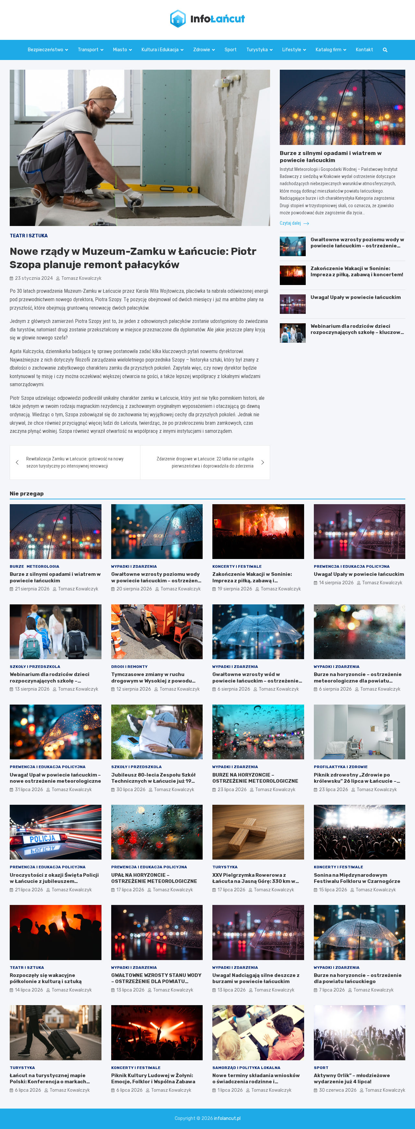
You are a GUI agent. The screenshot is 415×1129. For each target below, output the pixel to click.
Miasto (120, 50)
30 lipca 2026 (131, 789)
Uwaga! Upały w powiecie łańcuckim (356, 297)
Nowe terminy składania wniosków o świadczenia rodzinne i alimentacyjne (256, 1082)
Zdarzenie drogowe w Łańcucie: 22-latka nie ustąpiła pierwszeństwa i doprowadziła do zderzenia (205, 462)
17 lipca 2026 (130, 890)
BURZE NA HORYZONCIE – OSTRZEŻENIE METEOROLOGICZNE (255, 778)
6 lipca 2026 (28, 1090)
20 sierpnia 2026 (134, 589)
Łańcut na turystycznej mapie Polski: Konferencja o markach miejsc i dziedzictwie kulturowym (52, 1082)
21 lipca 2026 (29, 890)
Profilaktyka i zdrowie (341, 767)
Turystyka (257, 50)
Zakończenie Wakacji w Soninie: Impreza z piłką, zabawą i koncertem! (357, 272)
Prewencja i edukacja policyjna (352, 566)
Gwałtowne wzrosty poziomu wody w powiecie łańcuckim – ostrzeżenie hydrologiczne (357, 246)
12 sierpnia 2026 (133, 689)
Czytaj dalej (291, 223)
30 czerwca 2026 (338, 1090)
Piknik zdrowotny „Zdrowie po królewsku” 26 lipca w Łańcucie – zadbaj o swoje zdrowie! (355, 781)
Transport (88, 50)
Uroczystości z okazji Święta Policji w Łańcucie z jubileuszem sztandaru (54, 881)
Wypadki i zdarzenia (134, 566)
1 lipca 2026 (230, 1090)
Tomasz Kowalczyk (81, 278)
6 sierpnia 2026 (234, 689)
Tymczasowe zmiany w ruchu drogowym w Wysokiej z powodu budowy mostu (151, 680)
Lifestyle (291, 50)
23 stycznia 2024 (34, 278)
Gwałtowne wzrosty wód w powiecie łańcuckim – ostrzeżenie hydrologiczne (255, 680)
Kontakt (364, 50)
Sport (231, 50)
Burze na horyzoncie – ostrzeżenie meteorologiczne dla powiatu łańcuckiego (358, 680)
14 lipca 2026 (29, 990)
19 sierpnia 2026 (235, 589)
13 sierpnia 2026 (32, 689)
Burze (17, 566)
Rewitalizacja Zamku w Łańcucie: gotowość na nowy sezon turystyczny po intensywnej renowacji (75, 462)
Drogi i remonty (129, 666)
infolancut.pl (227, 1118)
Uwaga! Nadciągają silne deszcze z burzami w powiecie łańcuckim (256, 978)
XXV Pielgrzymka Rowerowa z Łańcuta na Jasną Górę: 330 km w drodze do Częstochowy (253, 881)
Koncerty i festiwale (237, 566)
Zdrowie (201, 50)
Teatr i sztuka (29, 236)
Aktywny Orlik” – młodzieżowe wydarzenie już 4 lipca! (352, 1079)
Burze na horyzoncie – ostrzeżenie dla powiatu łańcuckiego (358, 978)
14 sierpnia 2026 (336, 583)
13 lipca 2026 (130, 990)
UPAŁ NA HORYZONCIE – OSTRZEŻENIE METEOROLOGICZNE (154, 878)
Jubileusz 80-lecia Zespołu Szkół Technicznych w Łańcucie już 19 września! (153, 781)
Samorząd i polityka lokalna (246, 1067)
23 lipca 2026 (232, 789)
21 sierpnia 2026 (32, 589)
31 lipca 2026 (29, 789)
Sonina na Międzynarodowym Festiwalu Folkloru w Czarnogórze (357, 878)
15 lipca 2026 (333, 890)
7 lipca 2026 (332, 990)
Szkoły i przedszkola (35, 666)
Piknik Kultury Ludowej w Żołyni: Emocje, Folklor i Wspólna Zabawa (153, 1079)
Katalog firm (328, 50)
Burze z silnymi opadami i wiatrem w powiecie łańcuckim (55, 577)
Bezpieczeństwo (45, 50)
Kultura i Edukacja (160, 50)
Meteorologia (43, 566)
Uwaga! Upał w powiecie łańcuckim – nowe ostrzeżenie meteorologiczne (55, 778)
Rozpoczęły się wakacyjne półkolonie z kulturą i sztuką (46, 978)
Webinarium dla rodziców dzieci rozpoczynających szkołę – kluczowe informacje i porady (357, 332)
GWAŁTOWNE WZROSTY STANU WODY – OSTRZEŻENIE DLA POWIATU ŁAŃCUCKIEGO (156, 981)
